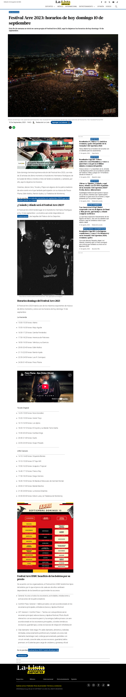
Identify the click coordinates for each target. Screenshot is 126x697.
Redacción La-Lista (97, 201)
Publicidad (30, 686)
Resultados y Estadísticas (94, 229)
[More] (54, 6)
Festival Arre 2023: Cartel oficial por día (43, 650)
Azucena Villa (96, 249)
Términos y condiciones (54, 686)
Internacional (71, 6)
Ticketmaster (23, 216)
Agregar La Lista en (59, 122)
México (60, 6)
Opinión (100, 6)
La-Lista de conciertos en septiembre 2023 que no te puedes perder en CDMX (43, 199)
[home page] (63, 2)
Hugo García (95, 153)
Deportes (49, 6)
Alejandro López (96, 177)
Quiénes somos (21, 686)
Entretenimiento (86, 6)
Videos (108, 6)
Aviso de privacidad (40, 686)
